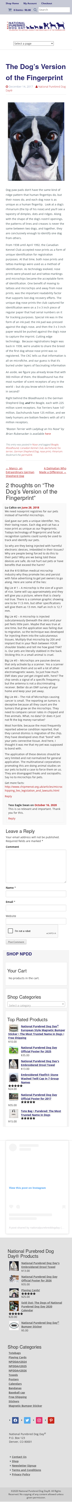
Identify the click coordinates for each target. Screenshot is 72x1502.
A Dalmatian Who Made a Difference (52, 470)
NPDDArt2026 (18, 1370)
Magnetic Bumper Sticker (25, 1406)
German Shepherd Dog (26, 451)
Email (9, 902)
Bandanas (15, 1388)
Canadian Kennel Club (31, 448)
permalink (26, 454)
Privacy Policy (21, 1474)
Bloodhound (12, 448)
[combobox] (36, 1004)
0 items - (22, 10)
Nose (35, 444)
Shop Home (12, 3)
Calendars (15, 1384)
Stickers (14, 1401)
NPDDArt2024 (18, 1362)
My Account (30, 3)
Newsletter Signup (24, 1465)
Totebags (15, 1353)
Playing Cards (17, 1357)
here (48, 433)
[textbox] (36, 1006)
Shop (15, 1461)
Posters (14, 1379)
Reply (8, 796)
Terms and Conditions (26, 1470)
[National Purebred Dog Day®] (36, 25)
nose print (45, 451)
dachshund (50, 448)
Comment (12, 847)
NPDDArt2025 (18, 1366)
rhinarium (57, 451)
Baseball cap (17, 1392)
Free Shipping (18, 1397)
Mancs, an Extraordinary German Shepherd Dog (20, 472)
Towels (13, 1375)
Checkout (46, 3)
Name (10, 887)
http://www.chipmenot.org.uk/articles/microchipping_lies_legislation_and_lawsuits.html (34, 788)
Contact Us (19, 1457)
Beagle (54, 444)
